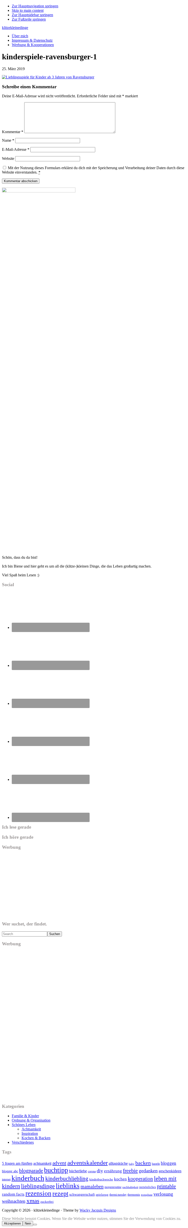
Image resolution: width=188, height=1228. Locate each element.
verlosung (163, 1194)
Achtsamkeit (31, 1129)
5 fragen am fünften (17, 1163)
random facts (13, 1194)
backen (143, 1163)
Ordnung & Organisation (31, 1120)
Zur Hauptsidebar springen (32, 15)
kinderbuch (28, 1178)
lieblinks (68, 1186)
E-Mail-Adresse (15, 149)
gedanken (148, 1170)
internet (6, 1179)
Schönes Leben (23, 1125)
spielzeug (102, 1194)
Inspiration (30, 1133)
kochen (120, 1179)
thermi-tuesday (118, 1194)
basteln (156, 1163)
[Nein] (35, 1224)
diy (100, 1170)
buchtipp (56, 1170)
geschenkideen (170, 1171)
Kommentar (12, 132)
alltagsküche (118, 1163)
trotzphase (147, 1194)
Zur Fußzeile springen (29, 19)
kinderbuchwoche (101, 1179)
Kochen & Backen (36, 1138)
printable (166, 1186)
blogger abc (10, 1171)
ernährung (113, 1171)
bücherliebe (78, 1171)
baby (131, 1164)
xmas (32, 1200)
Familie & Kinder (25, 1116)
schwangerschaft (82, 1194)
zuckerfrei (47, 1201)
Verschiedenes (23, 1142)
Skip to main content (28, 10)
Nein (28, 1223)
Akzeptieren (12, 1223)
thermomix (134, 1194)
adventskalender (87, 1162)
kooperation (140, 1178)
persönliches (147, 1187)
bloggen (168, 1163)
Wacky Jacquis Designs (98, 1210)
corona (92, 1171)
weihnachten (13, 1201)
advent (59, 1163)
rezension (38, 1193)
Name (8, 140)
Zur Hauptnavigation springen (35, 6)
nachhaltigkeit (130, 1187)
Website (8, 158)
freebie (130, 1170)
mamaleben (92, 1186)
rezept (60, 1193)
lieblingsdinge (38, 1186)
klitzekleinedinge (15, 27)
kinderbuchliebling (66, 1178)
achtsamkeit (42, 1163)
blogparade (31, 1171)
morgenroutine (113, 1187)
